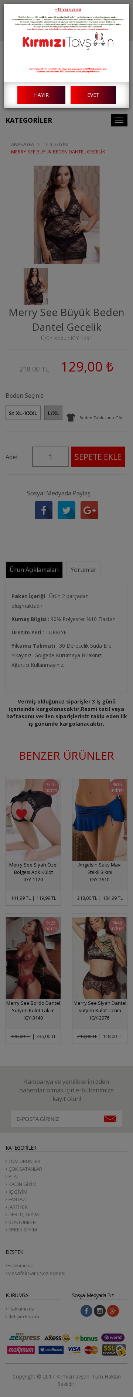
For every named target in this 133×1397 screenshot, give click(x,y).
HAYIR (41, 94)
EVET (93, 94)
